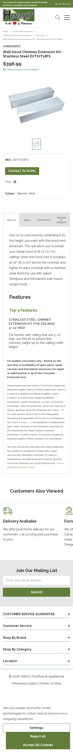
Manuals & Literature (61, 220)
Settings (36, 728)
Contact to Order (22, 171)
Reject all (38, 736)
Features (11, 220)
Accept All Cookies (38, 745)
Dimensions (43, 220)
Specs (27, 220)
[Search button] (57, 17)
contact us (19, 69)
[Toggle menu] (67, 17)
